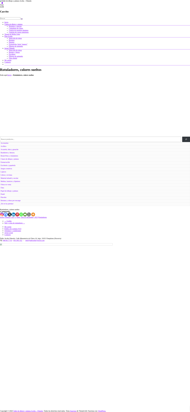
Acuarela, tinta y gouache (9, 149)
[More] (33, 214)
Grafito (8, 221)
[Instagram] (2, 214)
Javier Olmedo (9, 48)
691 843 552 (17, 240)
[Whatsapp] (21, 214)
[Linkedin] (13, 214)
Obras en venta (6, 184)
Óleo (2, 188)
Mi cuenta (7, 60)
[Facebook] (6, 214)
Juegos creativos (6, 169)
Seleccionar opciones (23, 95)
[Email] (25, 214)
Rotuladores (42, 217)
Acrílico (3, 146)
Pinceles (3, 197)
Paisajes (11, 42)
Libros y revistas (6, 175)
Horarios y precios (15, 26)
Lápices (3, 172)
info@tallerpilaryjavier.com (35, 240)
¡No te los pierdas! (7, 204)
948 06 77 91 (7, 240)
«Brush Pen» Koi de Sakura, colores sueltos (23, 123)
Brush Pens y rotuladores (9, 156)
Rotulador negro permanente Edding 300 (166, 83)
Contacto (7, 62)
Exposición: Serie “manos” (18, 44)
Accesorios (4, 143)
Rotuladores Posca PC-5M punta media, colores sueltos (118, 104)
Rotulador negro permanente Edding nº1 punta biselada (119, 84)
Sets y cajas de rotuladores (14, 223)
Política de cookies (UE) (12, 229)
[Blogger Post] (29, 214)
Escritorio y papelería (8, 165)
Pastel (3, 194)
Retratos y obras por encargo (11, 200)
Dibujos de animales (16, 46)
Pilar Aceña (8, 36)
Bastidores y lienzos (8, 153)
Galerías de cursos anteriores (19, 32)
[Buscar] (186, 139)
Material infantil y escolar (9, 178)
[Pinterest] (17, 214)
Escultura (12, 54)
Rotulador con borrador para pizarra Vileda (166, 103)
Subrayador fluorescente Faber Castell (71, 123)
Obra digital (13, 58)
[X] (10, 214)
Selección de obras (15, 38)
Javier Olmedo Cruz (7, 217)
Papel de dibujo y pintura (9, 191)
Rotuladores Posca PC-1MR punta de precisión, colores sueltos (71, 104)
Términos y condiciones (12, 231)
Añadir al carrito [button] (71, 95)
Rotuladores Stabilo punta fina (24, 103)
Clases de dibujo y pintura (13, 24)
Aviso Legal (8, 233)
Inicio (6, 22)
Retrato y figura (14, 52)
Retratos (12, 40)
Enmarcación (5, 162)
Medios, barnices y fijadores (10, 181)
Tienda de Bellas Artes (12, 34)
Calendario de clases (16, 28)
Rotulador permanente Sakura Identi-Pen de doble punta (71, 84)
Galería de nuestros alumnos (18, 30)
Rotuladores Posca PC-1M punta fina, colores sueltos (23, 84)
